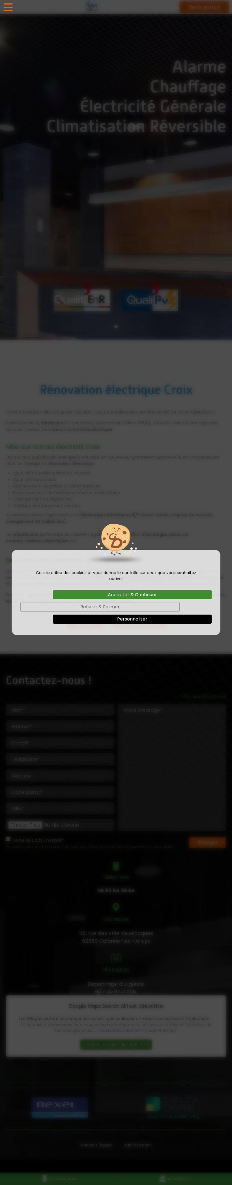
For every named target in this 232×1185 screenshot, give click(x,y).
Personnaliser (132, 619)
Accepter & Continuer (132, 594)
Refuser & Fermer (100, 607)
